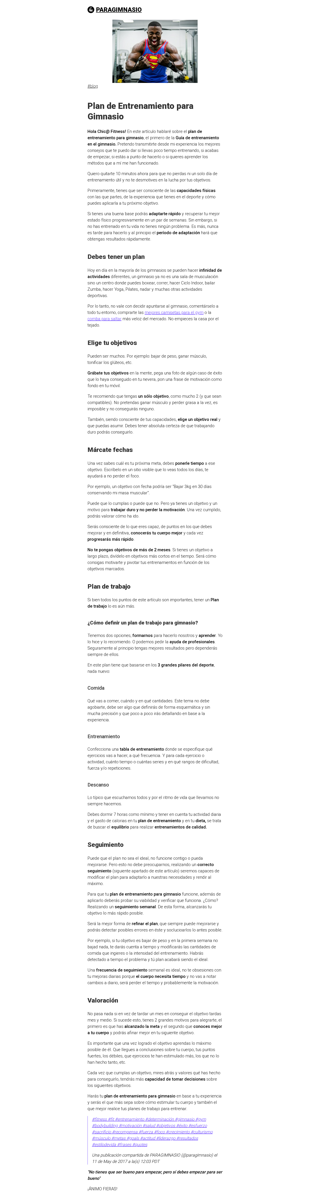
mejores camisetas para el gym (174, 312)
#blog (93, 86)
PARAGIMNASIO (119, 9)
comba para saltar (104, 318)
